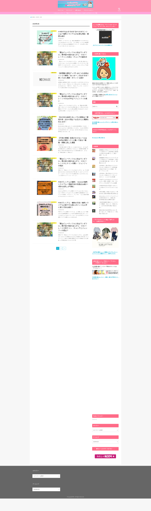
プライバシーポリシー (88, 10)
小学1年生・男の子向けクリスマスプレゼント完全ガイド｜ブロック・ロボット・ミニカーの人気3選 (108, 175)
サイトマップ (69, 10)
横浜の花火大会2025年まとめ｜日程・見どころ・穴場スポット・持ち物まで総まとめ (108, 211)
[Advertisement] (105, 347)
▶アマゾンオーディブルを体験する (102, 45)
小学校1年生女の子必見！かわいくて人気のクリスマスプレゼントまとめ (108, 187)
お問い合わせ (78, 10)
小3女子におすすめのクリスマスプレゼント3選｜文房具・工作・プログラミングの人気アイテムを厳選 (108, 181)
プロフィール (60, 10)
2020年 (37, 17)
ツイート (94, 419)
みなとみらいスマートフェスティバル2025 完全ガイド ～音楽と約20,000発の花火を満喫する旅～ (108, 198)
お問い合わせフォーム (111, 94)
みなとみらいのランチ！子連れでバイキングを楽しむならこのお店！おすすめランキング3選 (76, 13)
